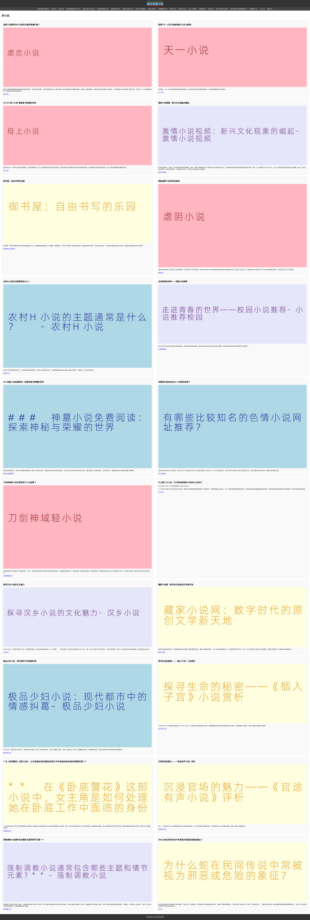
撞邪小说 (269, 9)
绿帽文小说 (173, 9)
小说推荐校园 (162, 349)
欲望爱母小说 (253, 9)
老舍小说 (61, 9)
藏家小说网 (161, 652)
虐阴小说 (160, 272)
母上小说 (5, 170)
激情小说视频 (162, 172)
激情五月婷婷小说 (128, 9)
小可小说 (262, 9)
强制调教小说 (7, 909)
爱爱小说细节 (152, 9)
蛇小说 (160, 909)
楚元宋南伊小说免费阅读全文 (238, 9)
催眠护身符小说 (115, 9)
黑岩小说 (211, 9)
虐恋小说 (5, 94)
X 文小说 (160, 492)
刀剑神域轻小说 (7, 575)
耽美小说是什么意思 (222, 9)
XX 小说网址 (162, 473)
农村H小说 (6, 373)
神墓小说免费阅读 (8, 473)
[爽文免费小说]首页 (43, 9)
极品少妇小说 (7, 752)
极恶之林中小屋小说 (89, 9)
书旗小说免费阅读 (140, 9)
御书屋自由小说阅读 (9, 248)
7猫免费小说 (202, 9)
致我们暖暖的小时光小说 (73, 9)
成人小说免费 (192, 9)
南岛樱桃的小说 (162, 9)
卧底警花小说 (7, 831)
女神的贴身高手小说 (103, 9)
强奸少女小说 (182, 9)
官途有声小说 (162, 829)
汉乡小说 (5, 652)
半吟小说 (53, 9)
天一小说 (160, 92)
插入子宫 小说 (162, 728)
